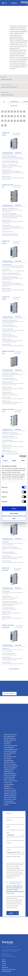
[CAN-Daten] (2, 124)
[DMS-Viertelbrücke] (12, 115)
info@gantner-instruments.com (10, 946)
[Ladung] (2, 120)
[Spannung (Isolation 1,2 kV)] (5, 110)
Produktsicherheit (6, 971)
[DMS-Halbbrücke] (9, 115)
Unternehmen (11, 969)
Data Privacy (5, 967)
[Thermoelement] (24, 110)
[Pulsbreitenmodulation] (12, 120)
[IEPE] (24, 115)
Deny (14, 518)
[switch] (23, 492)
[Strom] (9, 110)
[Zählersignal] (9, 120)
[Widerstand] (12, 110)
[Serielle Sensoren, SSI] (24, 120)
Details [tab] (14, 460)
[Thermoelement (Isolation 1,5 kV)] (2, 115)
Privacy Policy (10, 893)
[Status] (21, 120)
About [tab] (23, 460)
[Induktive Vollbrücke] (15, 115)
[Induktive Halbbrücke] (18, 115)
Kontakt (14, 3)
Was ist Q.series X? (9, 693)
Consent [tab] (5, 460)
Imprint (4, 965)
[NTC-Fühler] (21, 110)
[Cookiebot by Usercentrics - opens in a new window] (19, 456)
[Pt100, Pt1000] (18, 110)
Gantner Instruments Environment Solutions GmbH (9, 955)
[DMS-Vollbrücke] (5, 115)
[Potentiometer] (15, 110)
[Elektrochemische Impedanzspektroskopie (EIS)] (5, 124)
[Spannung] (2, 110)
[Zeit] (18, 120)
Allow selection (14, 513)
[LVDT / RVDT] (21, 115)
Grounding (4, 969)
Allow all (14, 508)
